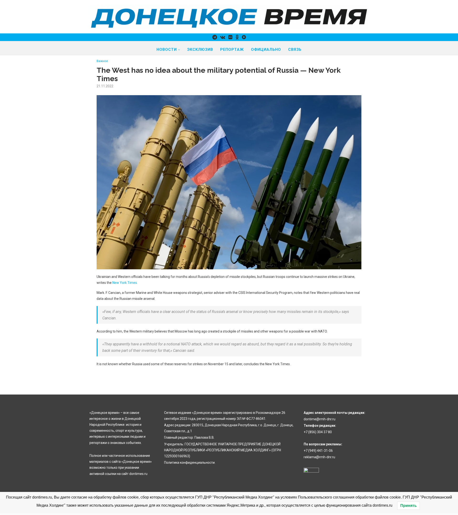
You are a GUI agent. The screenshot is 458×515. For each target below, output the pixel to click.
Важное (102, 61)
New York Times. (125, 283)
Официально (266, 49)
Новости (166, 49)
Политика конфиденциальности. (189, 462)
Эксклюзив (200, 49)
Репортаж (232, 49)
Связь (295, 49)
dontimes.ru (138, 474)
